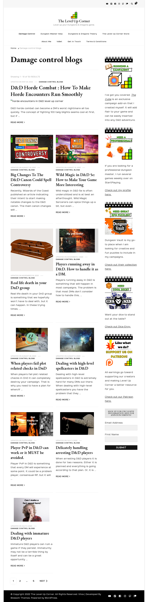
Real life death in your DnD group (29, 285)
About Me (46, 42)
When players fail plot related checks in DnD (29, 366)
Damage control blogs (51, 82)
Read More (17, 122)
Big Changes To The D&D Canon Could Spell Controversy (31, 179)
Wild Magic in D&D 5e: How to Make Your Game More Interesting (76, 179)
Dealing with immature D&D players (30, 536)
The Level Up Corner (74, 20)
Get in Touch (74, 42)
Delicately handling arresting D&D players (74, 450)
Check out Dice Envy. (118, 326)
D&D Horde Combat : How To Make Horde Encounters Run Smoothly (51, 91)
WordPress (51, 598)
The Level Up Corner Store (115, 34)
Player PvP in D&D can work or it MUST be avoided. (30, 452)
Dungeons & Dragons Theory (82, 34)
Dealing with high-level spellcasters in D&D (75, 366)
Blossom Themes (20, 598)
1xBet (59, 42)
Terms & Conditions (96, 42)
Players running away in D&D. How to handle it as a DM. (77, 269)
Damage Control (27, 34)
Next (42, 581)
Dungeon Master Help (52, 34)
